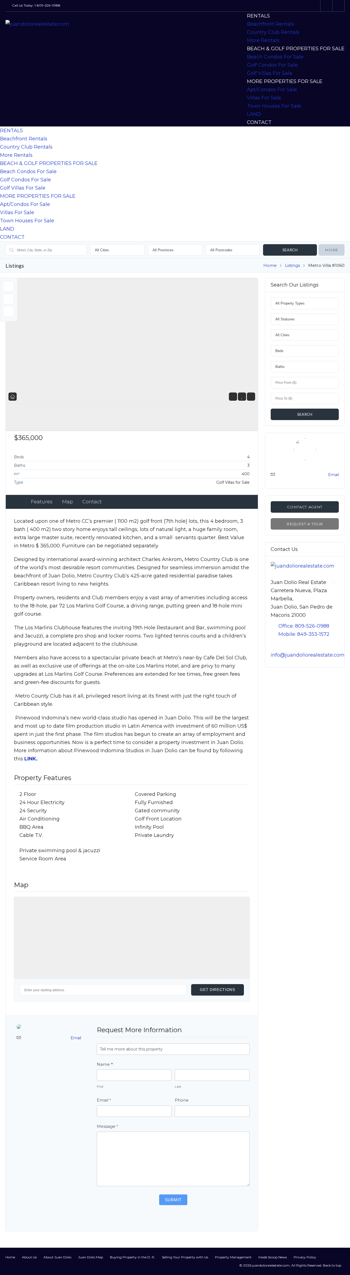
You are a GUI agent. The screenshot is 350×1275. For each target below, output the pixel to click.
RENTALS (258, 16)
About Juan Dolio (57, 1257)
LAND (254, 114)
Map (67, 502)
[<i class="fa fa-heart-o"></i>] (242, 397)
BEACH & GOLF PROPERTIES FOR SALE (296, 49)
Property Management (233, 1257)
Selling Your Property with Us (185, 1257)
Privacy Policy (305, 1257)
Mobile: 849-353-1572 (303, 634)
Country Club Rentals (273, 32)
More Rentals (263, 40)
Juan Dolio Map (90, 1257)
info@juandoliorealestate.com (308, 655)
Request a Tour (305, 524)
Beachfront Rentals (270, 24)
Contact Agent (304, 507)
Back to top (332, 1265)
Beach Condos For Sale (275, 57)
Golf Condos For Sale (272, 65)
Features (41, 502)
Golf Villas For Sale (269, 73)
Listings (292, 265)
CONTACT (259, 122)
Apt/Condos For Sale (272, 90)
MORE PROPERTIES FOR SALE (284, 81)
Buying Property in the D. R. (132, 1257)
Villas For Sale (264, 98)
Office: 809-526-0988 (303, 626)
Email (76, 1037)
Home (270, 265)
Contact (92, 502)
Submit (173, 1199)
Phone (182, 1100)
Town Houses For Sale (274, 106)
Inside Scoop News (272, 1257)
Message (107, 1126)
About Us (29, 1257)
